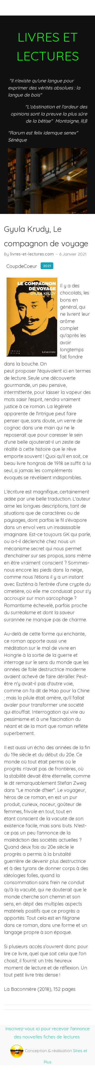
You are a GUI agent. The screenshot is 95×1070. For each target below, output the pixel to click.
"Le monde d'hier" (35, 790)
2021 (47, 265)
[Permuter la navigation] (13, 8)
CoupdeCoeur (21, 266)
